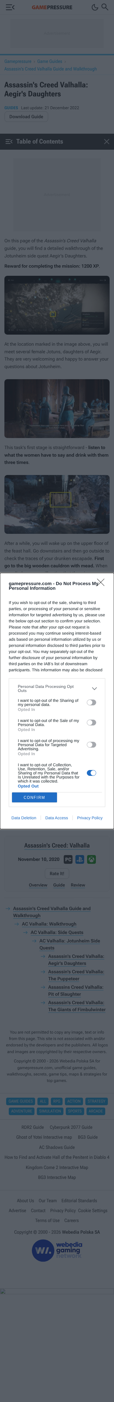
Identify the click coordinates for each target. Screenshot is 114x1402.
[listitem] (57, 688)
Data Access (56, 817)
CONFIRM (34, 797)
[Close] (102, 584)
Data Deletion (23, 817)
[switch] (91, 702)
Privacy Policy (90, 817)
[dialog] (57, 701)
